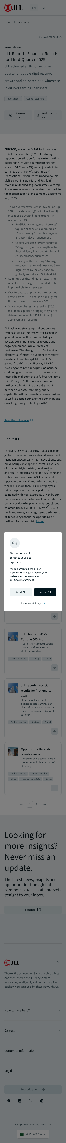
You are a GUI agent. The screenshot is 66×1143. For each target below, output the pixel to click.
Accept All (45, 592)
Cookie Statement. (24, 580)
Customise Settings (33, 603)
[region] (33, 571)
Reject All (21, 592)
